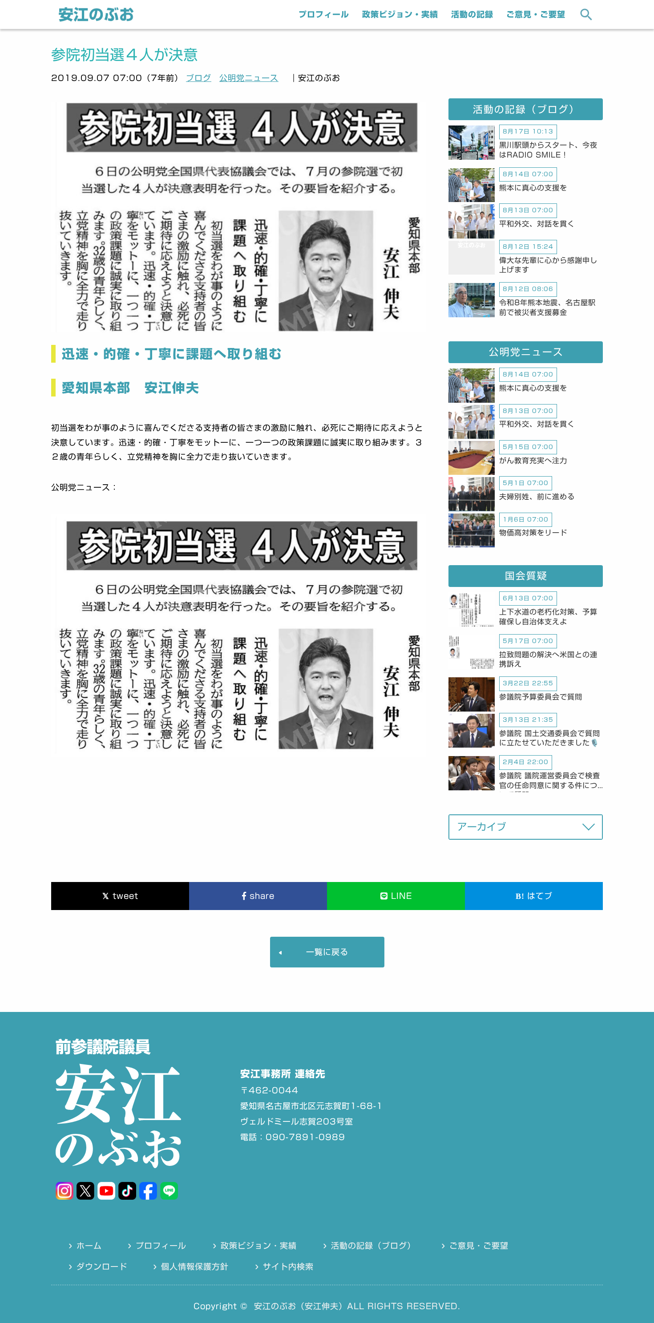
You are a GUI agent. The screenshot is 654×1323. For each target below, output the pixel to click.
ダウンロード (102, 1266)
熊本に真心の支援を (533, 187)
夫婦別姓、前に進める (537, 496)
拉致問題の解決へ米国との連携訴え (548, 659)
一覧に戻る (327, 952)
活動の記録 (472, 14)
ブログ (198, 78)
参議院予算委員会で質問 (540, 696)
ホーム (89, 1246)
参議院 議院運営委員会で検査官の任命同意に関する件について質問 (549, 782)
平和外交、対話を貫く (537, 223)
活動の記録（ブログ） (373, 1246)
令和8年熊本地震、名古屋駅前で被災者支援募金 (547, 307)
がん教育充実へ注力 (533, 460)
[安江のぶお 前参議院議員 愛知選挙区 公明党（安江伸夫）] (96, 19)
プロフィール (324, 14)
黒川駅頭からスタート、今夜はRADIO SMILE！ (548, 150)
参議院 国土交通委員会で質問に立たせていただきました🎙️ (549, 738)
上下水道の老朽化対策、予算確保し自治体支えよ (548, 616)
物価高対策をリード (533, 532)
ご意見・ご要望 (535, 14)
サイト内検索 (288, 1266)
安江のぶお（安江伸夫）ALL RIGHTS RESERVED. (357, 1306)
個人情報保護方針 (195, 1266)
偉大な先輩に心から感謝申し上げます (548, 265)
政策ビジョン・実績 (400, 14)
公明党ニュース (249, 78)
